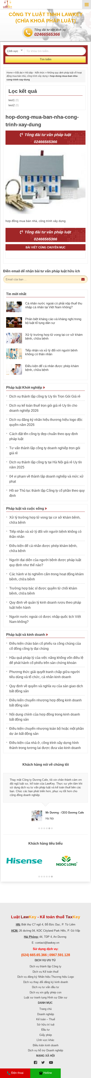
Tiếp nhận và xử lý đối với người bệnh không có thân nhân (51, 352)
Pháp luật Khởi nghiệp (24, 387)
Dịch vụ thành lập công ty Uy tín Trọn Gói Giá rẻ (44, 396)
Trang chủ (45, 1009)
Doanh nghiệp (45, 1014)
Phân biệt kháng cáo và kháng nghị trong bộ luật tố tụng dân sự (53, 321)
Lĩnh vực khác (45, 1040)
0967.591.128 (59, 955)
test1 (13, 100)
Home (10, 72)
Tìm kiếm (45, 59)
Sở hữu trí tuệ (45, 1024)
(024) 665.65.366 (34, 955)
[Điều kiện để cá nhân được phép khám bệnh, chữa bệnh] (14, 369)
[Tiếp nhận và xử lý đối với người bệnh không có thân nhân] (14, 353)
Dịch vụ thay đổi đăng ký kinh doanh (45, 982)
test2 (13, 105)
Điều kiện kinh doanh (45, 1045)
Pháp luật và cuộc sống (25, 508)
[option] (45, 795)
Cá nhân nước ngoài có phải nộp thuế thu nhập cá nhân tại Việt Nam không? (53, 305)
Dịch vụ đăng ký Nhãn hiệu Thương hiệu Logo (45, 976)
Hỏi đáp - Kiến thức (35, 72)
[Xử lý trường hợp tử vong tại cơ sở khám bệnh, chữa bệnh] (14, 338)
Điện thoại (17, 1072)
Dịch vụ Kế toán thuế (45, 971)
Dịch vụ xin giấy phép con (45, 992)
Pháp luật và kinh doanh (26, 634)
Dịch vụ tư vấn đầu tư (45, 987)
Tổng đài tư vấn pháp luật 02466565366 (47, 138)
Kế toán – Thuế (45, 1019)
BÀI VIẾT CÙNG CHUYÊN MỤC (45, 247)
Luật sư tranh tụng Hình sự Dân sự (45, 997)
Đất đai (18, 72)
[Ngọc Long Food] (67, 860)
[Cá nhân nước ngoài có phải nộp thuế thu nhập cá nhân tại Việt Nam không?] (14, 307)
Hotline (47, 1072)
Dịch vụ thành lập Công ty (45, 966)
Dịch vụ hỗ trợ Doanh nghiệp (45, 1050)
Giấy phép (45, 1035)
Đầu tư (45, 1029)
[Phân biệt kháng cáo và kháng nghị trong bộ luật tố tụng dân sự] (14, 322)
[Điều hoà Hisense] (24, 860)
